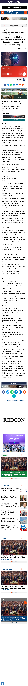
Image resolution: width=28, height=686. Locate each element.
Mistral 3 (22, 400)
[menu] (25, 12)
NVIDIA (8, 400)
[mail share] (20, 85)
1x (7, 74)
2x (3, 74)
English (5, 30)
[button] (11, 478)
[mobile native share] (14, 396)
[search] (2, 12)
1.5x (5, 74)
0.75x (10, 74)
